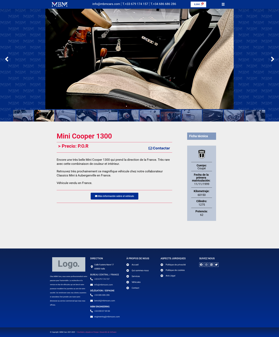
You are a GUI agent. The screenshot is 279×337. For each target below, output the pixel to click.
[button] (223, 4)
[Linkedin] (211, 265)
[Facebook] (201, 265)
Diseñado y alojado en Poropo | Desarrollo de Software (96, 332)
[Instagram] (206, 265)
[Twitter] (216, 265)
